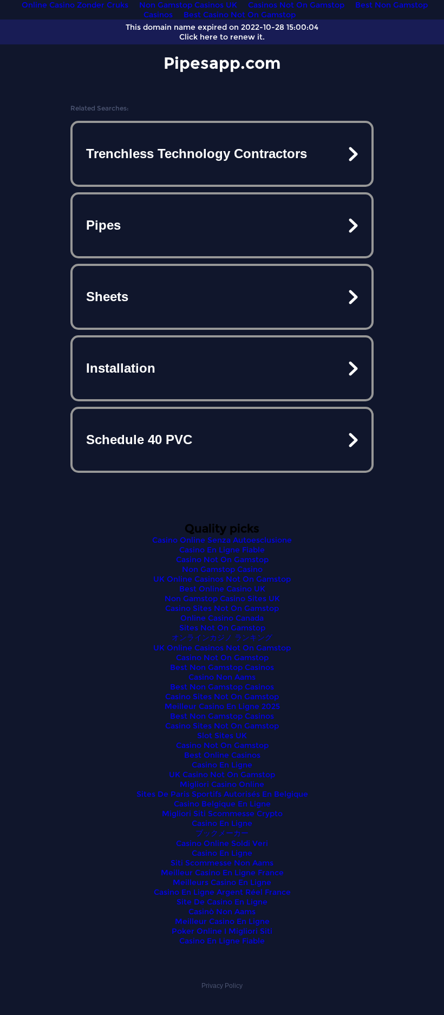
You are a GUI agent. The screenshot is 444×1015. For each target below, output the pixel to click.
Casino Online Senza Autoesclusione (222, 540)
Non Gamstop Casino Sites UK (222, 598)
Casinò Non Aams (222, 911)
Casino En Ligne (222, 765)
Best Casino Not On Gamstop (240, 14)
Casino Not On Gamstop (222, 559)
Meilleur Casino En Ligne (222, 921)
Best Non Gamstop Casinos (222, 667)
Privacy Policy (222, 986)
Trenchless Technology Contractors (196, 153)
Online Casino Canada (222, 618)
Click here (198, 37)
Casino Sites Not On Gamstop (222, 608)
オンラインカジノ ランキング (222, 637)
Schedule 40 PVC (139, 439)
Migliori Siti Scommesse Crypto (222, 813)
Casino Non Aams (222, 677)
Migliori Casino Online (222, 784)
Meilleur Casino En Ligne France (222, 872)
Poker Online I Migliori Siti (222, 931)
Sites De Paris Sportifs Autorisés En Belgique (222, 794)
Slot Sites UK (222, 735)
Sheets (107, 296)
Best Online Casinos (222, 755)
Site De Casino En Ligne (222, 902)
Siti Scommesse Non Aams (222, 863)
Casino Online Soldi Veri (222, 843)
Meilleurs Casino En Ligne (222, 882)
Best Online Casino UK (222, 589)
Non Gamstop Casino (222, 569)
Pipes (103, 225)
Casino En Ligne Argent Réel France (222, 892)
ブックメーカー (222, 833)
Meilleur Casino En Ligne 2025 (222, 706)
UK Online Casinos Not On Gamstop (222, 579)
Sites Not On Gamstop (222, 628)
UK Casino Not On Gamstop (222, 774)
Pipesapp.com (222, 63)
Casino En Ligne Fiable (222, 550)
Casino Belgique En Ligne (222, 804)
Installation (120, 368)
